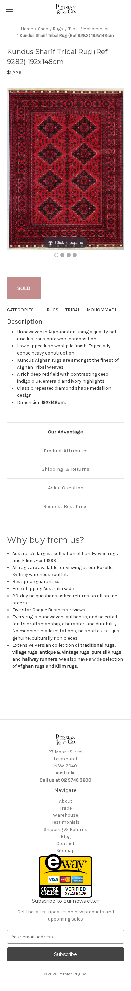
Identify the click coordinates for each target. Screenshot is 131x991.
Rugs (52, 310)
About (65, 801)
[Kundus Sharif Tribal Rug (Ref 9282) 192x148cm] (56, 255)
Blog (66, 836)
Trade (66, 808)
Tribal (72, 310)
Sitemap (65, 850)
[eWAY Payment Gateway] (65, 876)
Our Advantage (65, 432)
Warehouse (65, 815)
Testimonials (66, 822)
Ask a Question (65, 488)
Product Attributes (66, 450)
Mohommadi (101, 310)
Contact (65, 843)
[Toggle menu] (9, 9)
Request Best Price (65, 506)
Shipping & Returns (65, 469)
